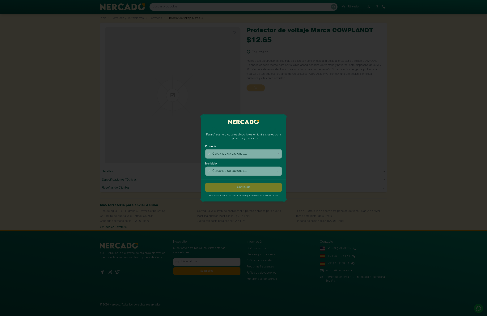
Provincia (210, 146)
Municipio (211, 164)
